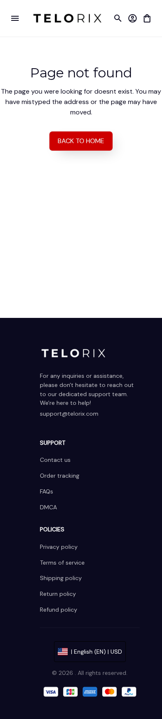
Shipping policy (61, 578)
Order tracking (59, 475)
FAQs (46, 491)
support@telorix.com (69, 413)
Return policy (58, 594)
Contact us (55, 460)
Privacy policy (59, 546)
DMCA (48, 507)
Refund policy (58, 609)
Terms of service (62, 562)
